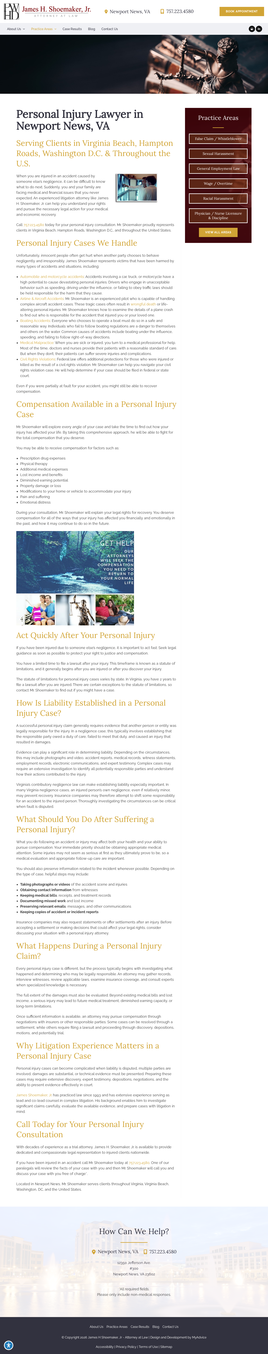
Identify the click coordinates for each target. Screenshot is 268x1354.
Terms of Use (148, 1347)
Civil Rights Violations (37, 359)
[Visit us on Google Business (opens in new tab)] (252, 29)
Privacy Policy (126, 1347)
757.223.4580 (34, 225)
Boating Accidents (35, 321)
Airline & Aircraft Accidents (42, 299)
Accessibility (105, 1347)
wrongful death (143, 304)
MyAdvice (199, 1337)
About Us (96, 1327)
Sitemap (166, 1347)
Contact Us (170, 1327)
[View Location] (107, 11)
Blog (155, 1327)
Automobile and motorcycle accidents (52, 277)
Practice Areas (117, 1327)
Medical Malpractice (37, 343)
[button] (242, 11)
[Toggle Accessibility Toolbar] (8, 1345)
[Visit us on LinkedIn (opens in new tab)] (259, 29)
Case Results (140, 1327)
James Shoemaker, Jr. (34, 1095)
